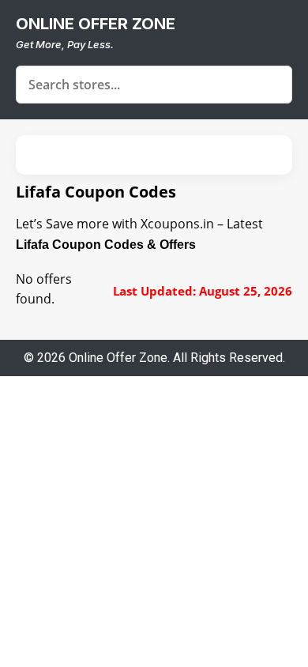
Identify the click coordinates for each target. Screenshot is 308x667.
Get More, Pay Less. (65, 44)
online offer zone (95, 23)
